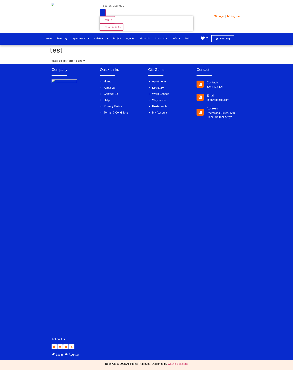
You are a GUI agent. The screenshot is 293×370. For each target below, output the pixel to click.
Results (107, 20)
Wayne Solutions (178, 363)
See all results (112, 27)
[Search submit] (103, 12)
